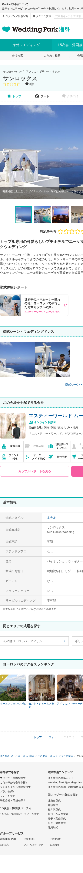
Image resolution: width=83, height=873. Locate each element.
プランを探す (7, 791)
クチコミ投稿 (43, 16)
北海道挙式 (54, 800)
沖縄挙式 (53, 827)
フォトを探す (7, 795)
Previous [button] (3, 152)
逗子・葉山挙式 (57, 818)
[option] (23, 214)
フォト (44, 96)
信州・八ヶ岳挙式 (58, 814)
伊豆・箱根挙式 (57, 823)
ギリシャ (44, 71)
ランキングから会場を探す (15, 787)
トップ (16, 96)
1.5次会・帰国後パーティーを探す (19, 814)
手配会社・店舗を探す (13, 800)
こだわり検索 (52, 55)
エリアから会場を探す (13, 778)
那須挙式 (53, 805)
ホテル (56, 71)
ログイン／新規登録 (16, 16)
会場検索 (17, 55)
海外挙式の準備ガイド (60, 778)
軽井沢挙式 (54, 809)
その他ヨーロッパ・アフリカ (19, 71)
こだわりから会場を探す (14, 782)
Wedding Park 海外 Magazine (65, 782)
